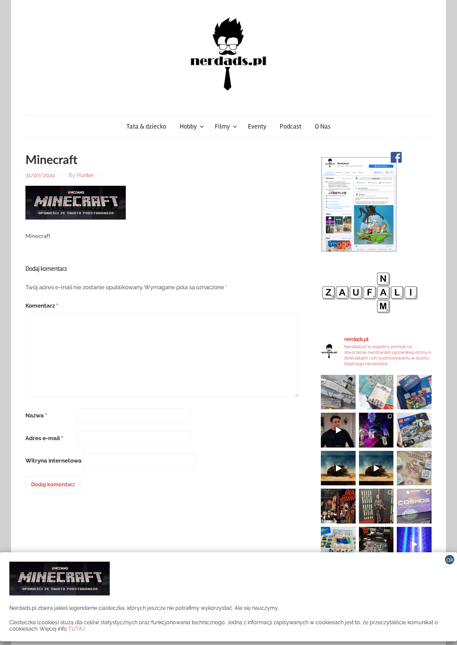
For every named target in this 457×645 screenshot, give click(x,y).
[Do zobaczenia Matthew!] (338, 430)
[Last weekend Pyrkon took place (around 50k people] (376, 506)
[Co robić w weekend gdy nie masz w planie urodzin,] (376, 392)
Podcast (290, 126)
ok (450, 560)
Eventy (257, 126)
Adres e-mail (44, 438)
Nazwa (36, 415)
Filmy (222, 126)
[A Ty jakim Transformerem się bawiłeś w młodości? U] (338, 468)
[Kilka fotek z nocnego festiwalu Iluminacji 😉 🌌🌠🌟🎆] (376, 430)
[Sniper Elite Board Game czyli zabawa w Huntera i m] (376, 544)
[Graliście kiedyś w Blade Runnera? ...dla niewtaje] (338, 506)
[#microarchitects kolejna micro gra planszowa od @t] (338, 544)
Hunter (85, 175)
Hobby (188, 126)
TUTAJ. (77, 629)
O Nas (323, 126)
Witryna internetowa (53, 460)
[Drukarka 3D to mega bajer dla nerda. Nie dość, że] (338, 392)
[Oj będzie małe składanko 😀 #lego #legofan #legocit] (414, 430)
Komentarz (41, 305)
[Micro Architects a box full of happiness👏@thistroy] (414, 392)
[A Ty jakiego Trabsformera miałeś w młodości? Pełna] (376, 468)
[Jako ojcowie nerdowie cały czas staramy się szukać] (414, 468)
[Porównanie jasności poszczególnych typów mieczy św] (414, 544)
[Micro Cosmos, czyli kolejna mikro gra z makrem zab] (414, 506)
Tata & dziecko (146, 126)
